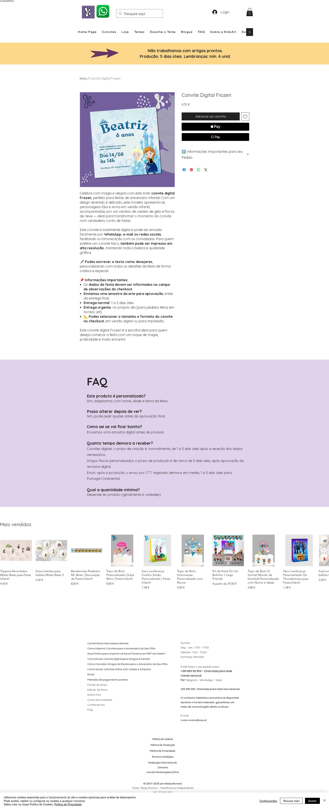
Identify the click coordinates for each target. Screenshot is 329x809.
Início (83, 78)
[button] (249, 12)
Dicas (90, 674)
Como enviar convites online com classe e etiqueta (119, 669)
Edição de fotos (97, 689)
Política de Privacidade (68, 804)
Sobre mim (94, 694)
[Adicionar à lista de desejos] (245, 116)
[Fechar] (324, 800)
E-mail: (185, 715)
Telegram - (192, 680)
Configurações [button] (268, 801)
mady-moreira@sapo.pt (194, 720)
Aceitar (312, 801)
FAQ (90, 709)
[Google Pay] (215, 137)
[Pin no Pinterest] (191, 169)
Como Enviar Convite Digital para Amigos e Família (118, 659)
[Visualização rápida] (16, 550)
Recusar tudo (291, 801)
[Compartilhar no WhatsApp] (198, 169)
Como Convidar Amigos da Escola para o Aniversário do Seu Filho (127, 664)
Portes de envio (97, 684)
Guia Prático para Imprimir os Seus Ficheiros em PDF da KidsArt (126, 653)
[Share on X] (206, 169)
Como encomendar (99, 700)
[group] (164, 562)
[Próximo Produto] (323, 550)
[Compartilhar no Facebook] (184, 169)
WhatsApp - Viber (211, 680)
